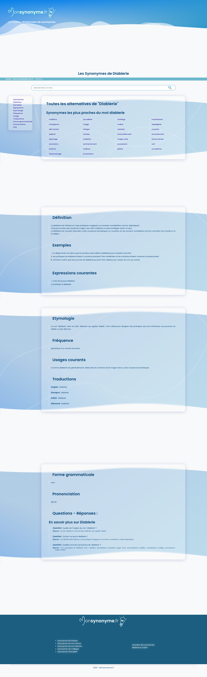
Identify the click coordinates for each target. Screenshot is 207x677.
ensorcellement (124, 134)
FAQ (15, 127)
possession (122, 144)
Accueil (8, 79)
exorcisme (53, 144)
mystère (155, 129)
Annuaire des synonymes (143, 645)
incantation (88, 154)
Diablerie (38, 79)
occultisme (157, 149)
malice (120, 124)
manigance (54, 124)
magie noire (122, 139)
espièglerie (156, 124)
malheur (86, 149)
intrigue (86, 129)
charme (52, 149)
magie (86, 124)
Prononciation (19, 124)
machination (157, 119)
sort (153, 144)
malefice (87, 139)
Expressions (18, 107)
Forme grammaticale (22, 121)
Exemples (17, 105)
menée (86, 134)
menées (121, 129)
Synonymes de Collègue (68, 649)
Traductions (18, 118)
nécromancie (158, 139)
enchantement (90, 144)
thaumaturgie (55, 154)
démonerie (54, 129)
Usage (16, 116)
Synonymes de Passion (67, 640)
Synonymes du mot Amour (69, 643)
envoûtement (158, 134)
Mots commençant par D (23, 79)
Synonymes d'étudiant (67, 651)
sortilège (121, 119)
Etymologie (18, 110)
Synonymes (18, 99)
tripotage (53, 139)
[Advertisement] (103, 53)
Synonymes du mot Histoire (69, 646)
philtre (120, 149)
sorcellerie (87, 119)
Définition (17, 102)
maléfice (53, 119)
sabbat (52, 134)
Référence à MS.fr (140, 647)
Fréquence (18, 113)
